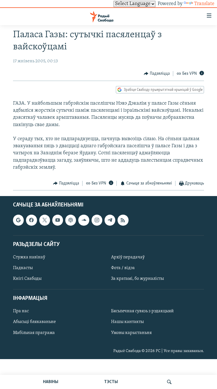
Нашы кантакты (127, 322)
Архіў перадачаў (128, 257)
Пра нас (21, 311)
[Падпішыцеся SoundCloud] (83, 220)
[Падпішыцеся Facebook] (31, 220)
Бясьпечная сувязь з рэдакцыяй (142, 311)
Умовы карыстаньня (131, 333)
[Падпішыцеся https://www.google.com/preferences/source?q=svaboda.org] (18, 220)
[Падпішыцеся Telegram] (110, 220)
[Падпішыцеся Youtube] (57, 220)
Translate (204, 3)
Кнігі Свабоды (27, 278)
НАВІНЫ (50, 382)
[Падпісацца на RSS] (123, 220)
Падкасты (23, 268)
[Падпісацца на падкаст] (70, 220)
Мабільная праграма (34, 333)
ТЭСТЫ (111, 382)
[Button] (157, 73)
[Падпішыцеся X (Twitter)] (44, 220)
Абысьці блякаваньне (34, 322)
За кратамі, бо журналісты (137, 278)
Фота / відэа (123, 268)
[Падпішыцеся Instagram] (97, 220)
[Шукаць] (169, 382)
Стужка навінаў (29, 257)
